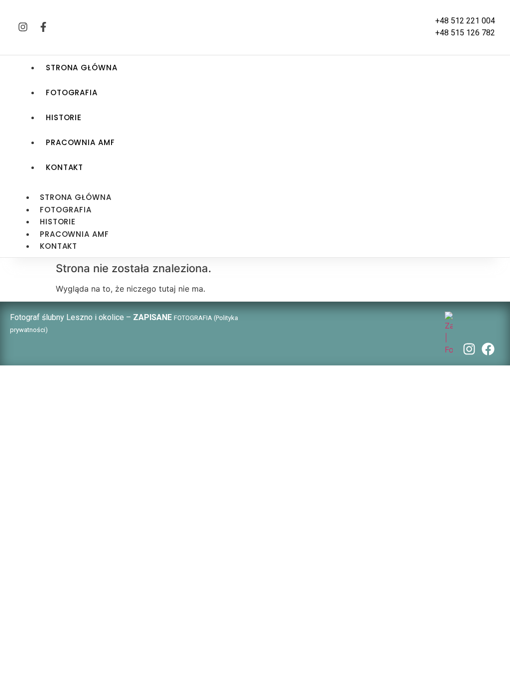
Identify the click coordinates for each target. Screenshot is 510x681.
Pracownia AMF (80, 142)
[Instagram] (23, 27)
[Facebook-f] (43, 27)
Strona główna (82, 67)
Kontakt (64, 167)
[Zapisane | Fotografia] (449, 349)
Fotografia (72, 92)
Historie (64, 117)
